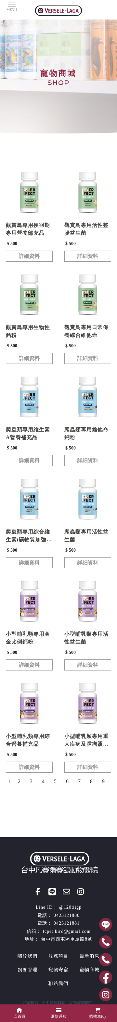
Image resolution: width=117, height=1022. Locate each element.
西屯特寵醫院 (80, 1003)
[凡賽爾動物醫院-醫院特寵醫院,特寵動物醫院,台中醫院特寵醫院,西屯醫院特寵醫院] (58, 11)
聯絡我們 (58, 983)
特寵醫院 (31, 1003)
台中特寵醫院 (53, 1003)
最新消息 (89, 956)
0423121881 (67, 923)
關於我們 (27, 956)
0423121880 (67, 915)
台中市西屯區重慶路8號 (66, 939)
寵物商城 (89, 969)
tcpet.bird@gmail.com (67, 931)
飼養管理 (27, 969)
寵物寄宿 (58, 969)
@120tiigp (70, 907)
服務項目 (58, 956)
